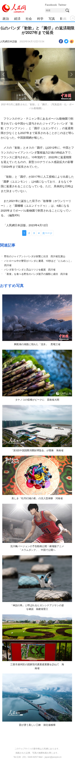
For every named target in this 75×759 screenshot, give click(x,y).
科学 (40, 18)
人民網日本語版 (8, 41)
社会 (29, 18)
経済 (17, 18)
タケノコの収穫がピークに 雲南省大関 (37, 399)
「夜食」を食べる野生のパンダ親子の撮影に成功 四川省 (36, 274)
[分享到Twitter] (66, 41)
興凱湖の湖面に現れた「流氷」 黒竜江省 (37, 344)
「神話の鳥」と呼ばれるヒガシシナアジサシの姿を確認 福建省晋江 (37, 607)
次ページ (47, 233)
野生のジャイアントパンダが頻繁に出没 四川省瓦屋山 (34, 256)
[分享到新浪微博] (72, 41)
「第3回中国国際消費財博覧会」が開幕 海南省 (37, 450)
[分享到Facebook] (61, 41)
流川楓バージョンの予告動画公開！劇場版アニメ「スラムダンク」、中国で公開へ (37, 548)
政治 (6, 18)
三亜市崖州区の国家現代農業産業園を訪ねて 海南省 (37, 666)
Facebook (51, 4)
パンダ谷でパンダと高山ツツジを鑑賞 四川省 (29, 269)
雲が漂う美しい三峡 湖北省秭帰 (37, 724)
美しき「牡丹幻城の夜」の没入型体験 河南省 (37, 498)
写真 (52, 18)
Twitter (62, 4)
